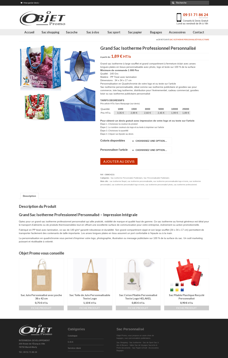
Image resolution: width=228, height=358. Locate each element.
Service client (74, 348)
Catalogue (72, 336)
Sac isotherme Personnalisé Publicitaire (189, 39)
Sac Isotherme (135, 342)
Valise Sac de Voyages (139, 345)
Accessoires (177, 32)
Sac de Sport (148, 342)
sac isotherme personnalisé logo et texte (128, 185)
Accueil (29, 32)
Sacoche (71, 32)
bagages (120, 338)
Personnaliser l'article (114, 149)
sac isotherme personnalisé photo (159, 185)
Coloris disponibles (112, 140)
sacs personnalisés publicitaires (137, 338)
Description (29, 196)
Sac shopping (50, 32)
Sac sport (113, 32)
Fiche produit (41, 307)
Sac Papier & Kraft (139, 348)
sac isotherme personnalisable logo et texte (170, 181)
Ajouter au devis (119, 161)
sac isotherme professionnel (185, 185)
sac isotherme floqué (118, 181)
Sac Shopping (122, 342)
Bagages (156, 32)
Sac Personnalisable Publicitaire (156, 178)
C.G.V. (70, 342)
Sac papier (135, 32)
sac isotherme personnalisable (140, 181)
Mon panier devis (31, 3)
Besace (125, 345)
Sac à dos (92, 32)
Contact (198, 32)
